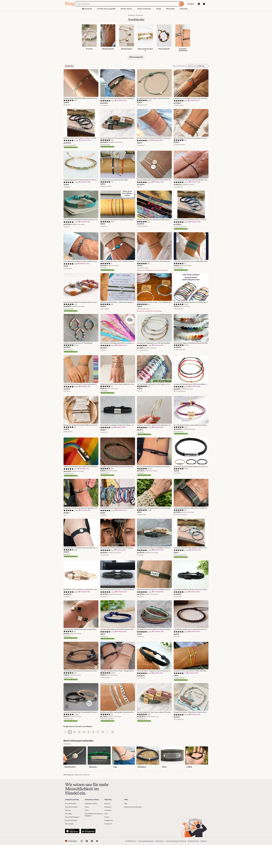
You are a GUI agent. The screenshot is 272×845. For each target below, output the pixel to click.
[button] (70, 841)
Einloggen (190, 4)
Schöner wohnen (126, 9)
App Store (72, 831)
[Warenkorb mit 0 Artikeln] (204, 3)
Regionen (204, 841)
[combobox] (127, 3)
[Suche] (181, 3)
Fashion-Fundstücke (144, 9)
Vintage (158, 9)
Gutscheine (184, 9)
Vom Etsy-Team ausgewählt (106, 9)
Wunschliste (170, 9)
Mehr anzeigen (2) (136, 57)
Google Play (88, 831)
